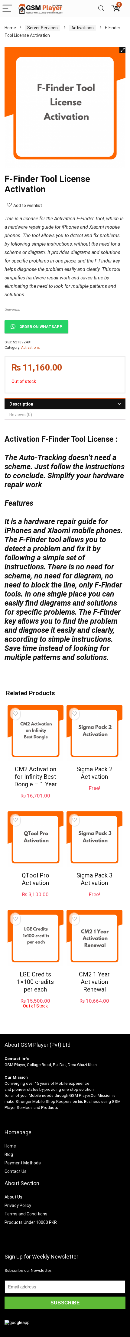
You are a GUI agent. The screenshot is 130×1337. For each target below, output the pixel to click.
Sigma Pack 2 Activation (94, 773)
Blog (9, 1154)
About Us (13, 1197)
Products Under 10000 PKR (31, 1222)
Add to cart (35, 801)
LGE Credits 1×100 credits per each (35, 982)
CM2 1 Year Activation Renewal (94, 982)
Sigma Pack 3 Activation (94, 879)
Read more (35, 1014)
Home (10, 27)
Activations (82, 27)
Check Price (35, 901)
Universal (12, 309)
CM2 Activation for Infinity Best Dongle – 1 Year (35, 777)
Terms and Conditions (26, 1213)
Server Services (42, 27)
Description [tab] (21, 404)
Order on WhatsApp (40, 326)
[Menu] (7, 9)
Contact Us (16, 1171)
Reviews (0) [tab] (20, 414)
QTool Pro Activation (35, 879)
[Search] (101, 9)
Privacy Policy (18, 1205)
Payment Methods (23, 1162)
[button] (122, 50)
